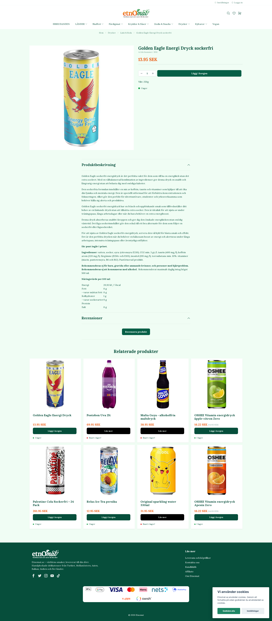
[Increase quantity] (153, 73)
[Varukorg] (240, 13)
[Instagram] (46, 575)
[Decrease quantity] (141, 73)
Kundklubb (190, 567)
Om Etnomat (192, 576)
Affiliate (189, 571)
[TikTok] (58, 575)
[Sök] (228, 13)
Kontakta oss (192, 562)
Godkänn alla (229, 611)
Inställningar (253, 611)
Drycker (112, 33)
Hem (101, 33)
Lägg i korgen (55, 431)
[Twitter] (39, 575)
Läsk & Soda (126, 33)
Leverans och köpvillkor (198, 557)
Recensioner (92, 318)
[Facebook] (33, 575)
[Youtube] (52, 575)
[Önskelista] (234, 13)
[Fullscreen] (81, 98)
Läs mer (108, 431)
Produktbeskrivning (99, 165)
